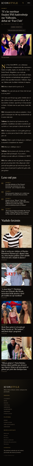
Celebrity (7, 398)
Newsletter (6, 444)
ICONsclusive (8, 413)
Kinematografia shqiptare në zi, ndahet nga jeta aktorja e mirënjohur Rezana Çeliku (17, 194)
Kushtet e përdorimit (9, 440)
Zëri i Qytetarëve (9, 424)
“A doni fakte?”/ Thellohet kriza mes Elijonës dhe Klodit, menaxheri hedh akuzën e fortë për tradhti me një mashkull (12, 292)
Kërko (6, 420)
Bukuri (6, 403)
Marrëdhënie (8, 409)
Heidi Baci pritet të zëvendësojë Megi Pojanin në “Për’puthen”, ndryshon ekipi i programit (13, 329)
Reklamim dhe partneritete (10, 442)
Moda (5, 400)
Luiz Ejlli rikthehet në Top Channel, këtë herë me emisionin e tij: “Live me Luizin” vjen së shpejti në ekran (15, 185)
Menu (28, 2)
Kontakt (6, 435)
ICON (9, 3)
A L (2, 24)
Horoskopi (7, 411)
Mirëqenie (7, 407)
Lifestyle (7, 405)
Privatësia (6, 437)
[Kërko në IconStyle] (23, 3)
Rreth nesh (6, 433)
